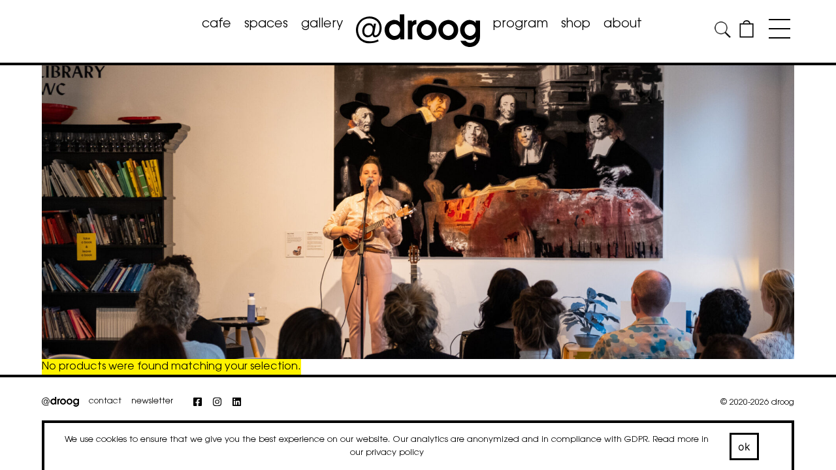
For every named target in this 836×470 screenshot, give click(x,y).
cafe (216, 24)
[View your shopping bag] (746, 35)
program (520, 24)
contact (105, 401)
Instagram (223, 408)
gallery (322, 24)
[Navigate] (776, 31)
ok (744, 446)
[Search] (723, 32)
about (622, 24)
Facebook (204, 408)
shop (575, 24)
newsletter (152, 401)
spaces (266, 24)
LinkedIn (243, 408)
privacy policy (395, 452)
